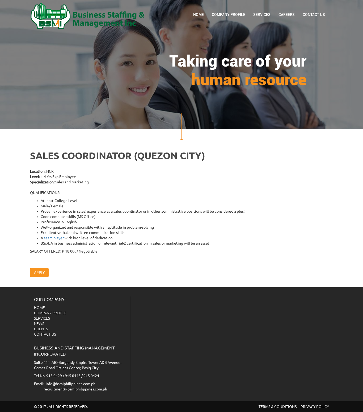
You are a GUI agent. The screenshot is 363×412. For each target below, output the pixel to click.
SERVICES (262, 15)
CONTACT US (45, 334)
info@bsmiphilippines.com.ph (70, 384)
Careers (286, 15)
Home (198, 15)
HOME (39, 308)
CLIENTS (41, 329)
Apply (39, 272)
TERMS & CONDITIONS (278, 407)
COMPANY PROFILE (228, 15)
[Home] (89, 15)
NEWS (39, 324)
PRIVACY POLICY (315, 407)
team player (54, 238)
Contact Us (314, 15)
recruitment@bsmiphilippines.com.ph (75, 389)
